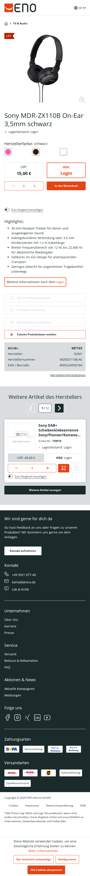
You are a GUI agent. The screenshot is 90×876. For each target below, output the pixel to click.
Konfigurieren (67, 859)
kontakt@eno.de (24, 582)
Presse (9, 633)
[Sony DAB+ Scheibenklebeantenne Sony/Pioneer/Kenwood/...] (21, 436)
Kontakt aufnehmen (23, 551)
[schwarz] (36, 152)
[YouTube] (47, 718)
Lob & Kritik (20, 589)
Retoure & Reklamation (21, 661)
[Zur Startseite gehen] (20, 7)
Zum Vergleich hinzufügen (27, 210)
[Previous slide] (30, 408)
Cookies (13, 805)
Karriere (10, 626)
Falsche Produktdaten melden (36, 334)
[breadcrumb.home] (6, 23)
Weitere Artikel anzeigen (45, 490)
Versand (10, 654)
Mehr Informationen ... (45, 851)
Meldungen (12, 695)
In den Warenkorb (66, 186)
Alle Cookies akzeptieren (46, 870)
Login (66, 173)
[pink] (8, 152)
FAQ (7, 667)
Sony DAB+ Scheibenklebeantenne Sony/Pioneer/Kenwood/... (59, 430)
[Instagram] (17, 718)
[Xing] (27, 718)
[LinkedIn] (37, 718)
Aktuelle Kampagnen (19, 689)
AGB (83, 805)
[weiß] (63, 152)
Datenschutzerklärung (59, 805)
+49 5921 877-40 (24, 575)
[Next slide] (59, 408)
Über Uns (11, 620)
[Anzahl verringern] (10, 186)
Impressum (32, 805)
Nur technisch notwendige (33, 859)
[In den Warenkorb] (63, 468)
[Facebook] (7, 718)
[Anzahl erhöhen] (36, 186)
